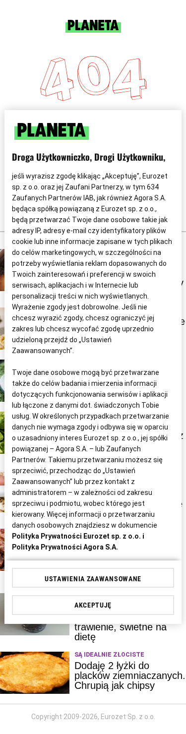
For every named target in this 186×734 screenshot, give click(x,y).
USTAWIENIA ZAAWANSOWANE (93, 579)
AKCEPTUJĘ (93, 605)
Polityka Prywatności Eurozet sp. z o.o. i (78, 536)
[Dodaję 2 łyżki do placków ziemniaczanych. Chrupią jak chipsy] (34, 673)
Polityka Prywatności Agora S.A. (65, 547)
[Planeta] (93, 30)
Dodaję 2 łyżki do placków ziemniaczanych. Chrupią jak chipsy (130, 675)
